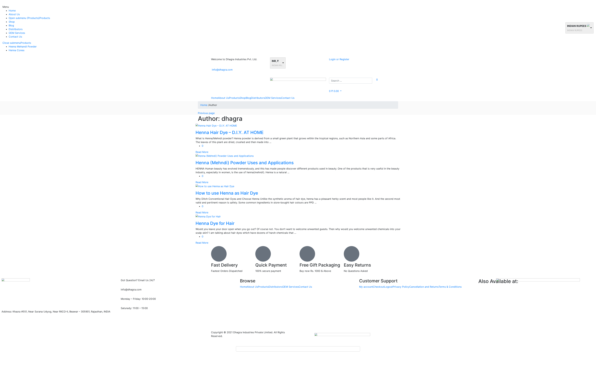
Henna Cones (16, 50)
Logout (388, 286)
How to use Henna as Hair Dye (227, 193)
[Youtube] (142, 319)
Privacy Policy (401, 286)
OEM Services (17, 32)
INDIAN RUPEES (576, 25)
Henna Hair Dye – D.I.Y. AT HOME (230, 132)
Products (44, 18)
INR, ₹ (275, 60)
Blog (11, 25)
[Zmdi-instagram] (150, 319)
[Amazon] (159, 319)
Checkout (378, 286)
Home (12, 10)
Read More (202, 152)
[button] (335, 91)
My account (366, 286)
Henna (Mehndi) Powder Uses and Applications (245, 162)
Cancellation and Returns (424, 286)
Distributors (16, 29)
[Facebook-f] (125, 319)
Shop (12, 21)
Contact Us (15, 36)
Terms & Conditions (450, 286)
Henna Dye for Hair (215, 223)
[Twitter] (133, 319)
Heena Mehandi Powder (23, 46)
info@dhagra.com (222, 69)
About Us (14, 14)
